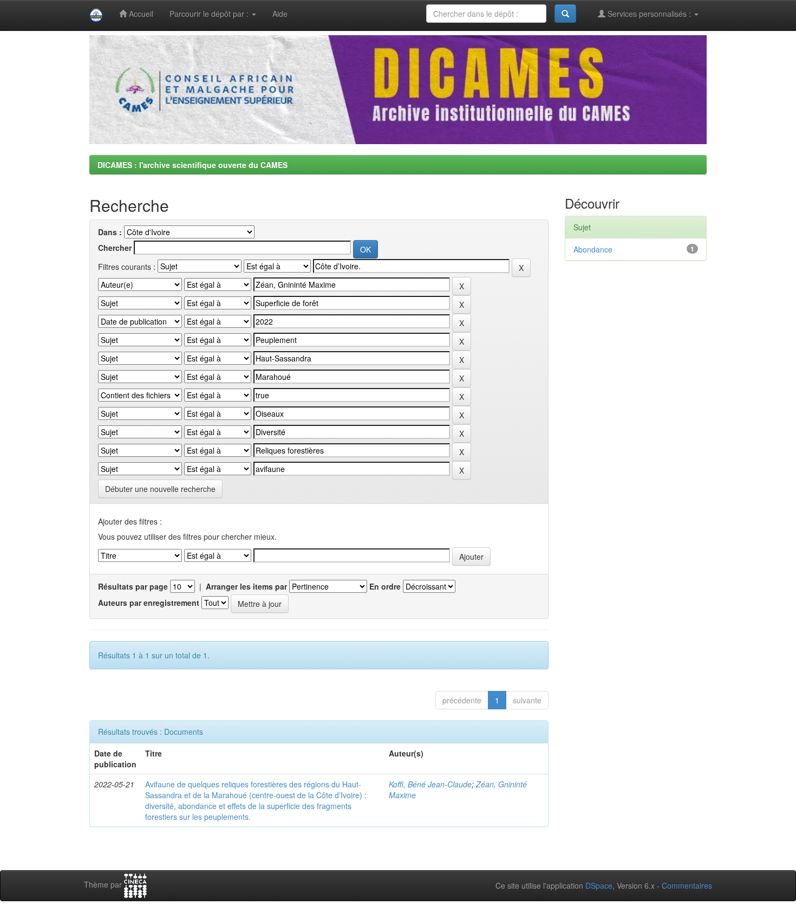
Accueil (140, 13)
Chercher (115, 247)
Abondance (592, 249)
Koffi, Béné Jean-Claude (430, 784)
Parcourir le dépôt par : (210, 13)
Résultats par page (133, 586)
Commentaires (687, 885)
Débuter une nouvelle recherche (160, 488)
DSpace (598, 885)
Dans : (110, 232)
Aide (280, 13)
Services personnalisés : (649, 13)
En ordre (385, 586)
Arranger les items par (246, 586)
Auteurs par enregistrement (148, 602)
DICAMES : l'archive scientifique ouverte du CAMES (192, 164)
